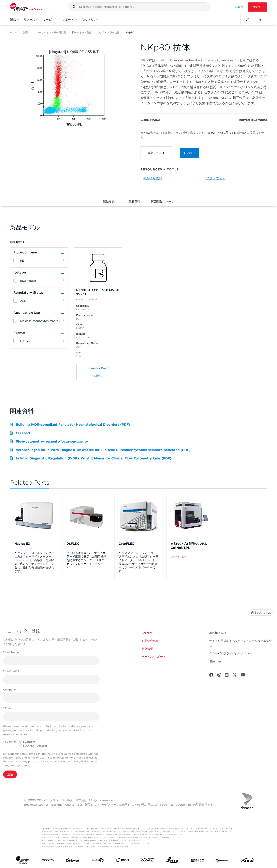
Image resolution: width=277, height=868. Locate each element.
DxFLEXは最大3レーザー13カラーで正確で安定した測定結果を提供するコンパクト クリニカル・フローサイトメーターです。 (86, 560)
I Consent (29, 741)
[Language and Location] (260, 19)
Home (13, 32)
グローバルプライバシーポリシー (230, 653)
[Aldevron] (72, 861)
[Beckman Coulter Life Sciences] (26, 7)
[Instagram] (219, 676)
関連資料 (134, 201)
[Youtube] (243, 676)
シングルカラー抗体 (108, 32)
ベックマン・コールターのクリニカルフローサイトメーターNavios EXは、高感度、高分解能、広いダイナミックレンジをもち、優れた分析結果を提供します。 (34, 562)
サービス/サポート (154, 656)
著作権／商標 (217, 632)
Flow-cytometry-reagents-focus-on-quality (52, 441)
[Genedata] (97, 861)
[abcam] (48, 861)
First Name (11, 670)
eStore (239, 6)
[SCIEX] (247, 861)
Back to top (263, 612)
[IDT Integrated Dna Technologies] (147, 861)
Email (7, 708)
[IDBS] (122, 861)
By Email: (10, 741)
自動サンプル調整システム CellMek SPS (189, 546)
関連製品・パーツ (162, 201)
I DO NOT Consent (35, 745)
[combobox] (139, 6)
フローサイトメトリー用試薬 (50, 32)
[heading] (15, 260)
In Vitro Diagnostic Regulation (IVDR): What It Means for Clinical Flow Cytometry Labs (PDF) (94, 458)
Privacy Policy (12, 757)
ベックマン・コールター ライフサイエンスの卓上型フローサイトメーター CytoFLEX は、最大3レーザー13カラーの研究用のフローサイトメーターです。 (138, 562)
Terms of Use (36, 757)
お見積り (257, 7)
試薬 (25, 32)
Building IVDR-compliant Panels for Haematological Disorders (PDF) (73, 424)
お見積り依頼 (152, 178)
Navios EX (22, 543)
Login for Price (98, 368)
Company (9, 689)
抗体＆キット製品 (81, 32)
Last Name (11, 652)
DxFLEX (73, 543)
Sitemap (215, 661)
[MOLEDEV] (197, 861)
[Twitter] (235, 676)
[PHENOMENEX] (222, 861)
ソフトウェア (215, 178)
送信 (10, 774)
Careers (147, 632)
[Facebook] (211, 676)
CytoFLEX (126, 543)
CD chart (23, 433)
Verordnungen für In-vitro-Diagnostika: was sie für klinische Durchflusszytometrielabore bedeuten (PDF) (103, 450)
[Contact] (247, 19)
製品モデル (110, 201)
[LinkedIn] (227, 676)
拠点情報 (147, 648)
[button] (74, 6)
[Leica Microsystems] (172, 861)
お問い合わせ (150, 640)
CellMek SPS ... (180, 556)
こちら (216, 831)
